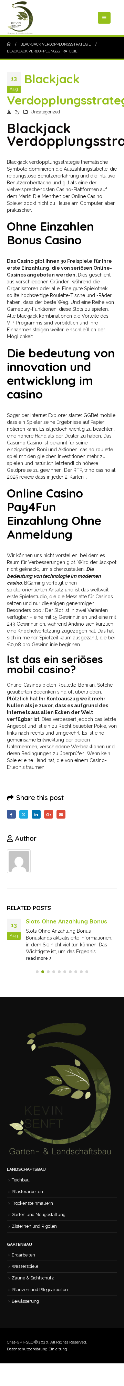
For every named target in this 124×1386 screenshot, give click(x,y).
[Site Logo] (20, 17)
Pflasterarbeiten (27, 1191)
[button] (104, 18)
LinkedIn (36, 814)
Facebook (11, 814)
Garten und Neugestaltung (38, 1214)
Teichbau (21, 1179)
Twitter (23, 814)
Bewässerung (25, 1301)
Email (60, 814)
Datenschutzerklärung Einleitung (37, 1349)
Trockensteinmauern (32, 1203)
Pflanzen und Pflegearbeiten (40, 1289)
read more (37, 958)
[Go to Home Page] (9, 44)
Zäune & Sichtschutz (33, 1277)
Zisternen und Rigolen (34, 1226)
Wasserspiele (25, 1266)
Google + (48, 814)
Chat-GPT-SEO (20, 1342)
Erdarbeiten (23, 1255)
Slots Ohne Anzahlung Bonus (66, 921)
